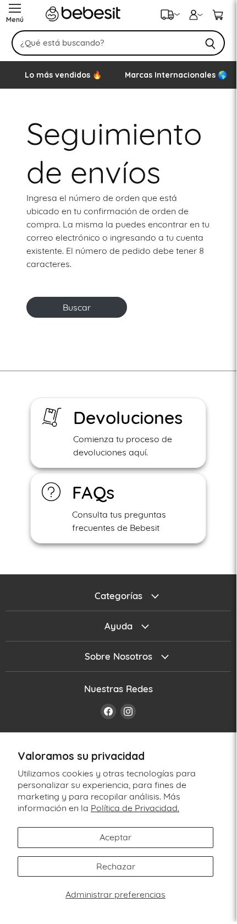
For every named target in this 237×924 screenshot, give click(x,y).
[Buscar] (210, 43)
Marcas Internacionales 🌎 (176, 75)
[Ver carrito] (217, 13)
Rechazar (115, 866)
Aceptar (115, 837)
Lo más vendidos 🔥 (63, 75)
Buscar (77, 307)
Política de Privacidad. (135, 807)
